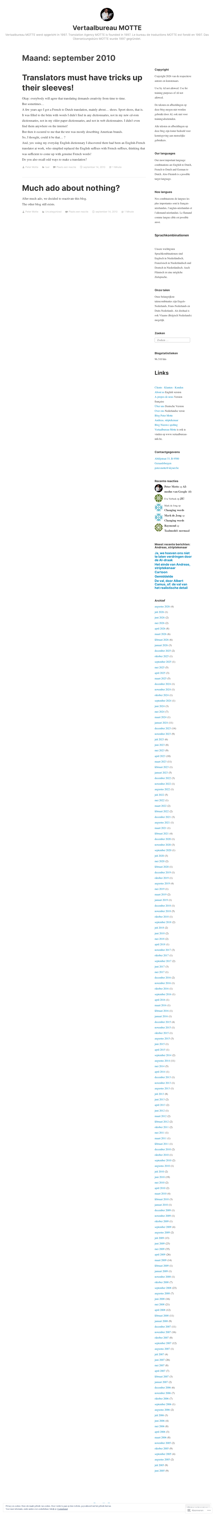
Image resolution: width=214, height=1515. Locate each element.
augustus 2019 (162, 883)
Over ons (159, 410)
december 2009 (163, 1210)
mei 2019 (160, 889)
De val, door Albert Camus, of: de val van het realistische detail (171, 584)
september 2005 (163, 1454)
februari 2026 (162, 639)
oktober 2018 (162, 916)
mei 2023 (160, 750)
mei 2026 (160, 623)
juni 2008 (160, 1299)
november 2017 (163, 949)
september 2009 (163, 1227)
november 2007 (163, 1332)
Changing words (174, 510)
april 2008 (160, 1310)
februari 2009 (162, 1265)
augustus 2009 (162, 1232)
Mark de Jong (173, 515)
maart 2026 (161, 634)
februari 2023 (162, 767)
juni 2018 (160, 933)
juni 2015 (160, 1044)
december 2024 (163, 684)
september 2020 (163, 850)
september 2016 (163, 994)
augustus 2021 (162, 822)
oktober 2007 (162, 1337)
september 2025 (163, 661)
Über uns (159, 406)
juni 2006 (160, 1420)
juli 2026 (159, 612)
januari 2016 (161, 1016)
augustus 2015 (162, 1038)
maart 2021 (161, 828)
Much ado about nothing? (71, 188)
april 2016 (160, 999)
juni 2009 (160, 1243)
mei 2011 (160, 1132)
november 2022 (163, 783)
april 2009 (160, 1254)
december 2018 (163, 905)
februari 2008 (162, 1315)
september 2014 (163, 1055)
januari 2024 (161, 722)
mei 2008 (160, 1304)
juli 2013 (159, 1094)
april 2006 (160, 1431)
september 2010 (163, 1160)
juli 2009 (159, 1238)
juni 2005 (160, 1470)
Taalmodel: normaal (177, 530)
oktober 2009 (162, 1221)
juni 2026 (160, 617)
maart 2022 (161, 805)
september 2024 (163, 700)
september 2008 (163, 1287)
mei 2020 (160, 861)
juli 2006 (159, 1415)
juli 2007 (159, 1354)
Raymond (170, 525)
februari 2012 (162, 1121)
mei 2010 (160, 1182)
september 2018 (163, 922)
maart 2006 (161, 1437)
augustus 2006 (162, 1409)
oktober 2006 (162, 1398)
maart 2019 (161, 894)
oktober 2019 (162, 878)
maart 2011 (161, 1138)
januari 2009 (161, 1271)
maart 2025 (161, 678)
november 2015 (163, 1027)
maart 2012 (161, 1116)
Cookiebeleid (62, 1508)
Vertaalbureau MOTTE (107, 28)
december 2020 (163, 839)
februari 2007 (162, 1376)
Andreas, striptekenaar (166, 420)
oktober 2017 (162, 955)
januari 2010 (161, 1204)
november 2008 (163, 1276)
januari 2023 (161, 772)
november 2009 (163, 1215)
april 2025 (160, 673)
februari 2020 (162, 866)
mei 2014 (160, 1066)
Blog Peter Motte (164, 415)
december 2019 (163, 872)
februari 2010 (162, 1199)
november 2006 (163, 1393)
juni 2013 (160, 1099)
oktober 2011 (162, 1127)
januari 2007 (161, 1382)
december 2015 (163, 1022)
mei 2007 (160, 1365)
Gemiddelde (164, 576)
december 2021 (163, 817)
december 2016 (163, 977)
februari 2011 (162, 1143)
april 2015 (160, 1049)
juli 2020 (159, 855)
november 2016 (163, 983)
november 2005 (163, 1443)
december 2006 (163, 1387)
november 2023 (163, 733)
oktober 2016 (162, 988)
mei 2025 (160, 667)
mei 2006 (160, 1426)
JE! (182, 498)
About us (159, 392)
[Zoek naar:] (172, 339)
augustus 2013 (162, 1088)
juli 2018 (159, 927)
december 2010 (163, 1149)
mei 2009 (160, 1249)
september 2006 (163, 1404)
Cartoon (161, 572)
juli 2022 (159, 794)
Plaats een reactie (66, 167)
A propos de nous (164, 396)
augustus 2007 (162, 1348)
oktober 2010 (162, 1154)
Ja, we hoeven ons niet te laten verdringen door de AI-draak (173, 556)
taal (47, 167)
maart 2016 (161, 1005)
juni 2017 (160, 966)
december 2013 (163, 1077)
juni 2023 (160, 744)
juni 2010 (160, 1177)
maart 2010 (161, 1193)
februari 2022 (162, 811)
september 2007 (163, 1343)
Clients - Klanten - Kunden (169, 387)
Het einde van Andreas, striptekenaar (172, 566)
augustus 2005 (162, 1459)
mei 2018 (160, 938)
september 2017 (163, 961)
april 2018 (160, 944)
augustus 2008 (162, 1293)
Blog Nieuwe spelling (166, 424)
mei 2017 (160, 972)
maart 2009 (161, 1260)
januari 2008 (161, 1321)
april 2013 (160, 1105)
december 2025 (163, 650)
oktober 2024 (162, 695)
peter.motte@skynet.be (167, 468)
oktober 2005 (162, 1448)
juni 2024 (160, 706)
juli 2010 (159, 1171)
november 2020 (163, 844)
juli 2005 (159, 1465)
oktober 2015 (162, 1033)
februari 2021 (162, 833)
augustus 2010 (162, 1165)
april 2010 (160, 1188)
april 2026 (160, 628)
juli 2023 (159, 739)
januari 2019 (161, 900)
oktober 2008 (162, 1282)
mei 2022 (160, 800)
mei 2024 (160, 711)
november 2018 (163, 911)
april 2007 (160, 1370)
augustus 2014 (162, 1060)
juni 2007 (160, 1359)
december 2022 (163, 778)
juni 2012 (160, 1110)
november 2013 (163, 1083)
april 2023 (160, 756)
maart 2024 (161, 717)
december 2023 (163, 728)
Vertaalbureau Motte (165, 429)
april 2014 (160, 1071)
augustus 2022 (162, 789)
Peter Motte (31, 167)
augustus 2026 (162, 606)
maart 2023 (161, 761)
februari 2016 (162, 1010)
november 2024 (163, 689)
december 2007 (163, 1326)
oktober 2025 (162, 656)
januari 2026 (161, 645)
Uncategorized (53, 211)
